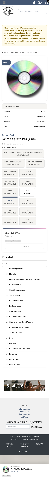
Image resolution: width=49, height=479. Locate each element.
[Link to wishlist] (33, 3)
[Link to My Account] (40, 3)
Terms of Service (24, 445)
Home (4, 52)
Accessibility (24, 451)
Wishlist (26, 246)
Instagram (25, 414)
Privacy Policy (9, 445)
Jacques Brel (13, 52)
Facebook (25, 409)
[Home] (8, 11)
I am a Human (36, 427)
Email (25, 417)
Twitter (25, 412)
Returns (39, 444)
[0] (46, 3)
